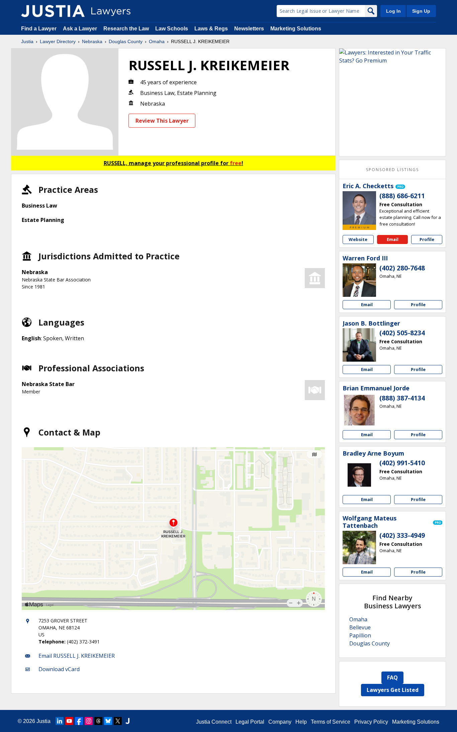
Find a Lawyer (39, 28)
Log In (393, 11)
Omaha (157, 41)
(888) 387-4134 (402, 398)
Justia (27, 41)
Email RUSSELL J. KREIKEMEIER (76, 655)
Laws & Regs (211, 28)
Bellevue (360, 627)
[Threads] (98, 721)
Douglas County (126, 41)
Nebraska (92, 41)
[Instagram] (89, 721)
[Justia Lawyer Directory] (53, 11)
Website (358, 239)
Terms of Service (330, 722)
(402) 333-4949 (402, 535)
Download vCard (59, 669)
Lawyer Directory (58, 41)
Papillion (360, 635)
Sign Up (421, 11)
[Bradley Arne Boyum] (359, 475)
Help (301, 722)
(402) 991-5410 (402, 463)
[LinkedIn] (60, 721)
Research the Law (126, 28)
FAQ (392, 677)
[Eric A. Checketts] (359, 208)
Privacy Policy (371, 722)
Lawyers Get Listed (393, 690)
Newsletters (249, 28)
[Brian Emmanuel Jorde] (359, 410)
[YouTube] (69, 721)
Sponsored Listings (392, 169)
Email (392, 239)
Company (279, 722)
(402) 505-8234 (402, 333)
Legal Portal (250, 722)
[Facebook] (79, 721)
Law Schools (171, 28)
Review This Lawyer (162, 120)
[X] (118, 721)
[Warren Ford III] (359, 280)
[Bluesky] (108, 721)
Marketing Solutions (295, 28)
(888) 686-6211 (402, 196)
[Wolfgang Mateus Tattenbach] (359, 547)
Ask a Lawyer (80, 28)
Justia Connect (214, 722)
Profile (427, 239)
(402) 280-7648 (402, 268)
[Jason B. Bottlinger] (359, 345)
